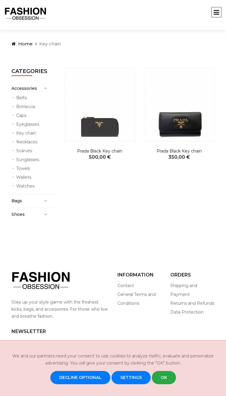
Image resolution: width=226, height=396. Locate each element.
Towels (23, 168)
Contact (125, 285)
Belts (21, 97)
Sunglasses (27, 159)
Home (25, 44)
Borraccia (25, 106)
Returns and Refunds (192, 303)
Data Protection (187, 312)
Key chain (26, 133)
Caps (21, 115)
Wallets (23, 177)
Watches (25, 186)
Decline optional (80, 377)
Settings (131, 377)
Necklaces (26, 142)
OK (164, 377)
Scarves (24, 150)
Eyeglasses (27, 124)
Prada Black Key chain (99, 151)
